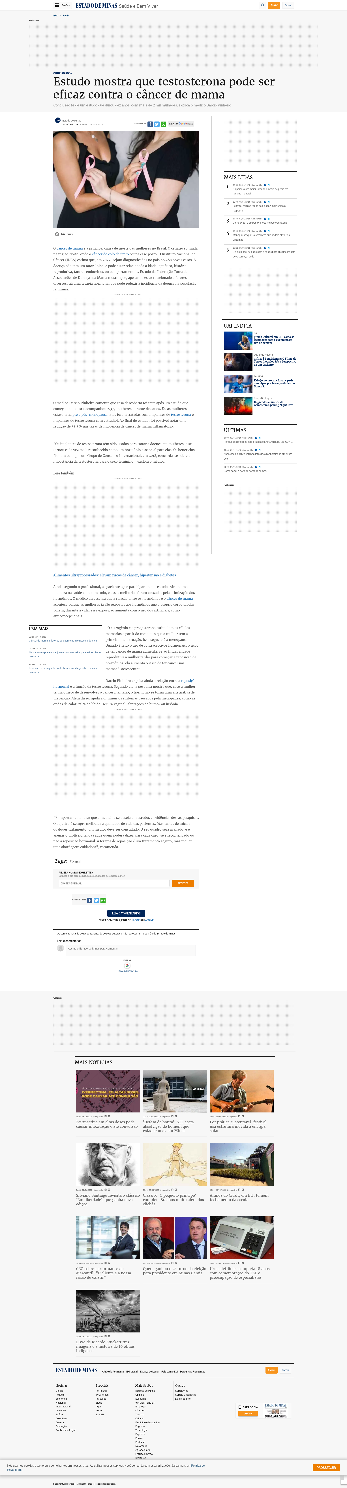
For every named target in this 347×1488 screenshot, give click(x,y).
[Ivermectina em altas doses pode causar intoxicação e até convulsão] (108, 1091)
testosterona (181, 414)
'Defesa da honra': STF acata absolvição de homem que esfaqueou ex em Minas (168, 1126)
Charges (140, 1410)
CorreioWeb (181, 1390)
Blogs (99, 1402)
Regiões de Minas (145, 1390)
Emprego (140, 1406)
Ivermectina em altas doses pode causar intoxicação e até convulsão (107, 1124)
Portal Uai (101, 1390)
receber (183, 883)
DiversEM (61, 1410)
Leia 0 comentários (126, 913)
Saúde (66, 15)
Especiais (140, 1398)
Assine (274, 5)
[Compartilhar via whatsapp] (163, 124)
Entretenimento (144, 1454)
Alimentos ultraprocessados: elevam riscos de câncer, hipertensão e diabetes (114, 575)
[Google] (127, 966)
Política (60, 1394)
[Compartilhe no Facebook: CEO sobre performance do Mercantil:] (105, 1263)
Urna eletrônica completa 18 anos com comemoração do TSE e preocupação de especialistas (240, 1273)
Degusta (140, 1426)
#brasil (75, 861)
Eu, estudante (182, 1398)
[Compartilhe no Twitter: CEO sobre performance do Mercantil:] (108, 1263)
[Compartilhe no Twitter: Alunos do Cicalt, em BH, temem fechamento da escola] (242, 1190)
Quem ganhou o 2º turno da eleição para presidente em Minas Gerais (174, 1270)
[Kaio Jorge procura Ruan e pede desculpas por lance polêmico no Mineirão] (238, 384)
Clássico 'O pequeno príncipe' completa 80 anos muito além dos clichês (173, 1199)
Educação (61, 1426)
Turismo (139, 1414)
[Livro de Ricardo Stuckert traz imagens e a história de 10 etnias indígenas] (108, 1311)
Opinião (139, 1394)
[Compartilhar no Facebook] (150, 124)
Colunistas (62, 1418)
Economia (61, 1398)
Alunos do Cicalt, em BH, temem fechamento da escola (239, 1197)
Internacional (63, 1406)
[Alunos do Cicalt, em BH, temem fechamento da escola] (242, 1164)
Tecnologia (141, 1430)
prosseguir (326, 1467)
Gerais (59, 1390)
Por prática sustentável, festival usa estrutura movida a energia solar (238, 1126)
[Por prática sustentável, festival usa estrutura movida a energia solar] (242, 1091)
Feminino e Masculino (147, 1422)
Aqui (98, 1406)
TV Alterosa (102, 1394)
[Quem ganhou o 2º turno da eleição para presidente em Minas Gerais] (175, 1237)
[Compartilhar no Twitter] (157, 124)
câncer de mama (70, 248)
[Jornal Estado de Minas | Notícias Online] (96, 6)
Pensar (139, 1438)
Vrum (99, 1410)
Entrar (288, 5)
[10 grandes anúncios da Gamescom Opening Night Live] (238, 406)
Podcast (140, 1442)
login (137, 920)
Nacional (61, 1402)
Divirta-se (140, 1458)
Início (55, 15)
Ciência (139, 1418)
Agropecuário (143, 1450)
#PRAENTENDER (145, 1402)
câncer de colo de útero (110, 254)
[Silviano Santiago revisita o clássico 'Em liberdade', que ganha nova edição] (108, 1164)
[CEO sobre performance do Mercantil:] (108, 1237)
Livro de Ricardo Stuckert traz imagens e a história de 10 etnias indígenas (105, 1346)
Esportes (140, 1434)
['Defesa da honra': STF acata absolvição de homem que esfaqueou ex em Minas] (175, 1091)
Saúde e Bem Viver (138, 6)
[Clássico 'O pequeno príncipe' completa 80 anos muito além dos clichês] (175, 1164)
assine (149, 920)
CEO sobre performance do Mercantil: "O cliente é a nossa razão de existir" (103, 1273)
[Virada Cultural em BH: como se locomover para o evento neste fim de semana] (238, 341)
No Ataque (141, 1446)
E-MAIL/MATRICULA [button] (128, 971)
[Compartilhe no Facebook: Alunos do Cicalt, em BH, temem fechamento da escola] (238, 1190)
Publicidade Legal (65, 1430)
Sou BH (100, 1414)
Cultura (60, 1422)
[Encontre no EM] (262, 5)
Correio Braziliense (185, 1394)
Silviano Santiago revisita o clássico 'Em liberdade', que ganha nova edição (108, 1199)
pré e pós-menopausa (90, 414)
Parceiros (101, 1398)
